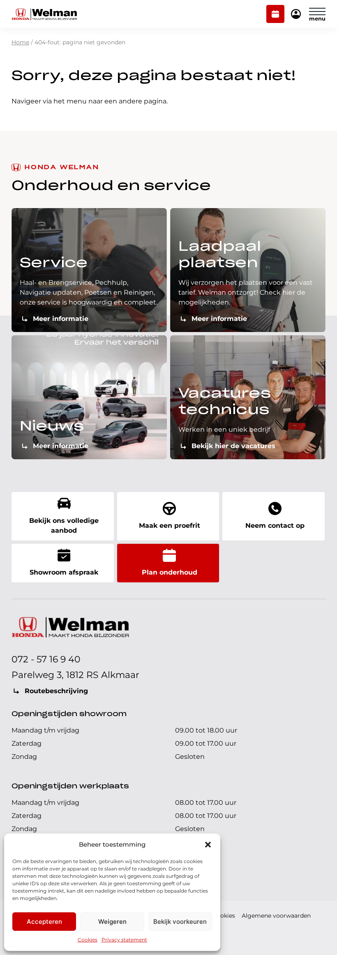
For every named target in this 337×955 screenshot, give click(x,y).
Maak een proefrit (169, 525)
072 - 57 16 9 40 (46, 659)
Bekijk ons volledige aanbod (64, 525)
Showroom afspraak (64, 572)
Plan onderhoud (275, 15)
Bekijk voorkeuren (180, 921)
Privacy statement (124, 940)
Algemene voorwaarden (276, 915)
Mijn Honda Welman (296, 14)
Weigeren (112, 921)
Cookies (87, 940)
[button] (208, 844)
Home (20, 42)
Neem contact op (275, 525)
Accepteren (44, 921)
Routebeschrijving (56, 691)
